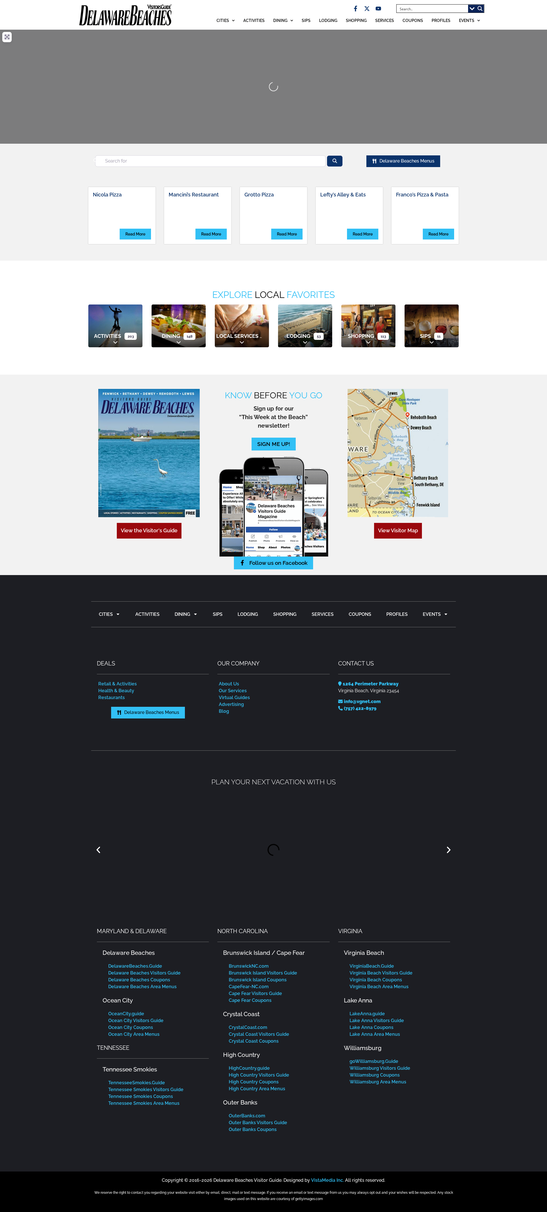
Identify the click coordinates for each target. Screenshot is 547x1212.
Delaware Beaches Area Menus (142, 986)
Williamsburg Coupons (375, 1075)
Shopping (356, 20)
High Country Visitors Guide (259, 1075)
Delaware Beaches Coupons (139, 979)
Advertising (231, 704)
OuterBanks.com (247, 1115)
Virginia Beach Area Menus (379, 986)
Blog (224, 711)
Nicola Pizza (107, 195)
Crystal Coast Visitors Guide (259, 1034)
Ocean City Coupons (130, 1027)
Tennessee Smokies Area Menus (143, 1103)
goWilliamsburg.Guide (374, 1061)
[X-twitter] (367, 8)
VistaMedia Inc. (327, 1180)
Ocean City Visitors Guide (136, 1020)
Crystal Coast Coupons (254, 1041)
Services (384, 20)
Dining (280, 20)
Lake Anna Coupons (371, 1027)
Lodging (328, 20)
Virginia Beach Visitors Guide (381, 973)
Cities (223, 20)
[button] (98, 850)
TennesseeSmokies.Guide (136, 1082)
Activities (254, 20)
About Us (229, 684)
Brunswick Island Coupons (258, 979)
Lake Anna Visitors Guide (377, 1020)
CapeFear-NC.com (249, 986)
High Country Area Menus (257, 1088)
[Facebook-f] (355, 8)
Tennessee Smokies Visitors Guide (145, 1089)
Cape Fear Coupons (250, 1000)
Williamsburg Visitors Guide (380, 1068)
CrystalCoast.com (248, 1027)
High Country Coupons (254, 1082)
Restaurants (111, 697)
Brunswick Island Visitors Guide (263, 973)
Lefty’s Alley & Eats (343, 195)
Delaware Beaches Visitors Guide (144, 973)
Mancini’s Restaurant (194, 195)
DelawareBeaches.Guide (135, 966)
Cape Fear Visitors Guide (255, 993)
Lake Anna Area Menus (375, 1034)
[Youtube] (378, 8)
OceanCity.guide (126, 1013)
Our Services (233, 690)
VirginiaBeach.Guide (372, 966)
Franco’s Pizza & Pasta (422, 195)
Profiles (441, 20)
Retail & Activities (117, 684)
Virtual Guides (234, 697)
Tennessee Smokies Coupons (140, 1096)
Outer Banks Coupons (253, 1129)
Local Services (237, 336)
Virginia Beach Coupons (376, 979)
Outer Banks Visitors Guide (258, 1122)
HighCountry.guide (249, 1068)
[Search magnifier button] (480, 9)
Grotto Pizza (259, 195)
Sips (306, 20)
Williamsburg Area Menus (378, 1082)
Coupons (413, 20)
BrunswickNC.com (249, 966)
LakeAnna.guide (367, 1013)
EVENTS (466, 20)
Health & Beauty (116, 690)
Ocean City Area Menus (134, 1034)
